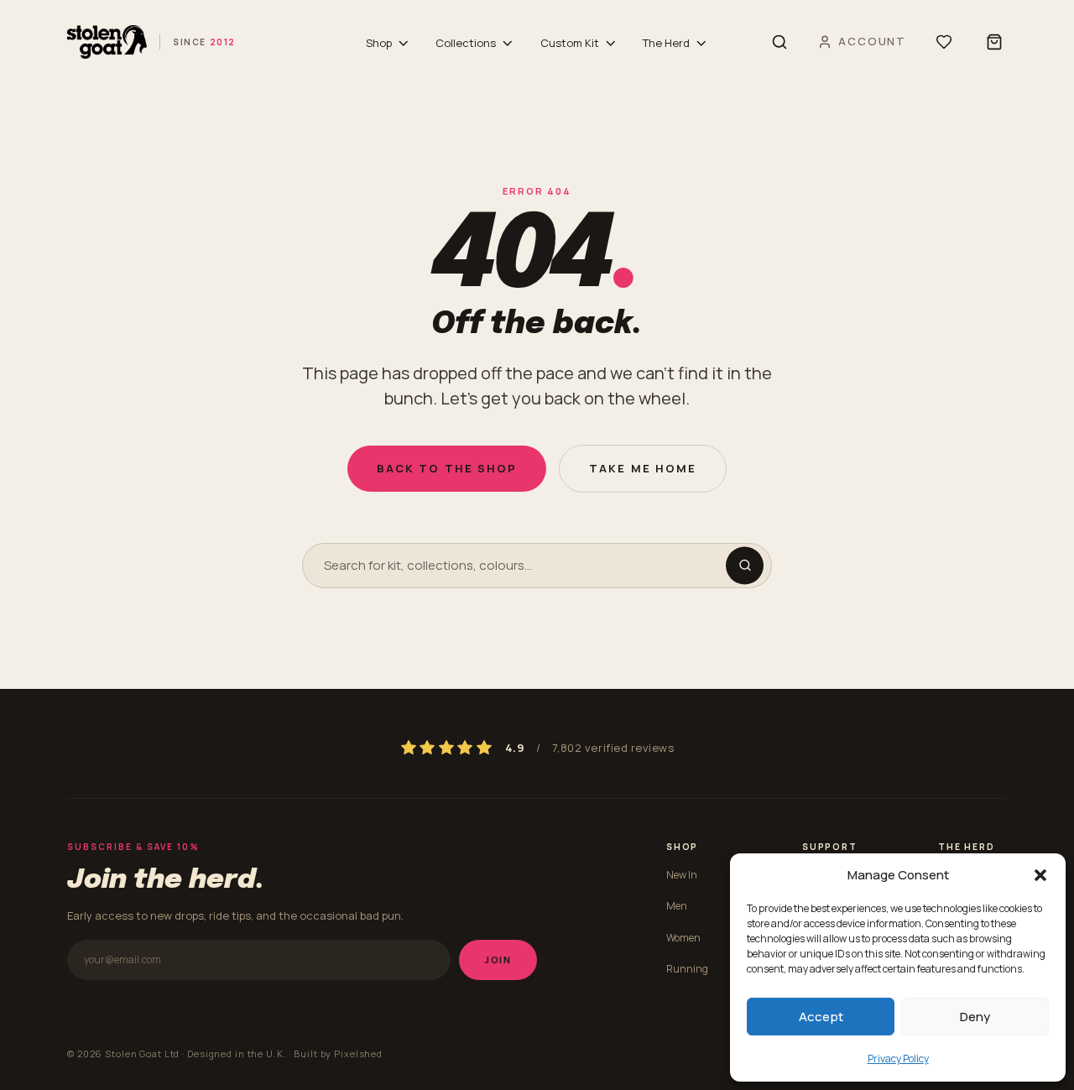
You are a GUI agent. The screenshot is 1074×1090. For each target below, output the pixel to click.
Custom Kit (569, 42)
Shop (379, 42)
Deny (975, 1016)
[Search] (779, 42)
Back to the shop (447, 468)
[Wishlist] (944, 42)
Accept (821, 1016)
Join (498, 959)
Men (676, 906)
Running (687, 969)
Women (683, 938)
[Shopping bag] (994, 42)
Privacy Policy (898, 1058)
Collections (465, 42)
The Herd (666, 42)
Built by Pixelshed (338, 1053)
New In (681, 875)
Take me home (642, 468)
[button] (1040, 875)
